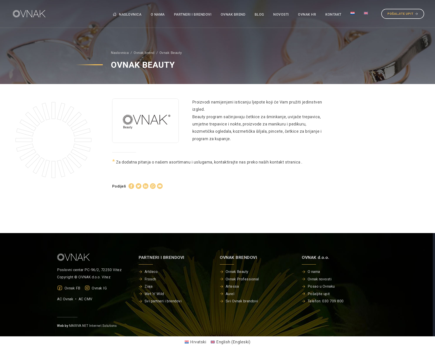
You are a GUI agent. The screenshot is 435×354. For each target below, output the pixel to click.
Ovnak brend (233, 14)
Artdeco (151, 272)
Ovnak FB (71, 288)
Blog (259, 14)
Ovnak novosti (320, 279)
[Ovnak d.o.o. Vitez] (28, 13)
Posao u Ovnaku (321, 286)
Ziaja (149, 286)
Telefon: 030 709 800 (326, 301)
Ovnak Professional (242, 279)
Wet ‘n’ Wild (154, 294)
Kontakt (333, 14)
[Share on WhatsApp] (153, 186)
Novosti (281, 14)
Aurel (230, 294)
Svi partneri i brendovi (163, 301)
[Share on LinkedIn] (146, 186)
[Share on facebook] (131, 186)
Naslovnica (130, 14)
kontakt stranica (286, 162)
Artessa (232, 286)
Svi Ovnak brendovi (242, 301)
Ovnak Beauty (237, 272)
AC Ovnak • (68, 299)
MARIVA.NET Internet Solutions (93, 326)
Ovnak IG (99, 288)
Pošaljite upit (400, 13)
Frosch (150, 279)
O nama (158, 14)
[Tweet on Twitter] (138, 186)
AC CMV (85, 299)
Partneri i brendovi (193, 14)
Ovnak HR (307, 14)
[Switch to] (352, 13)
